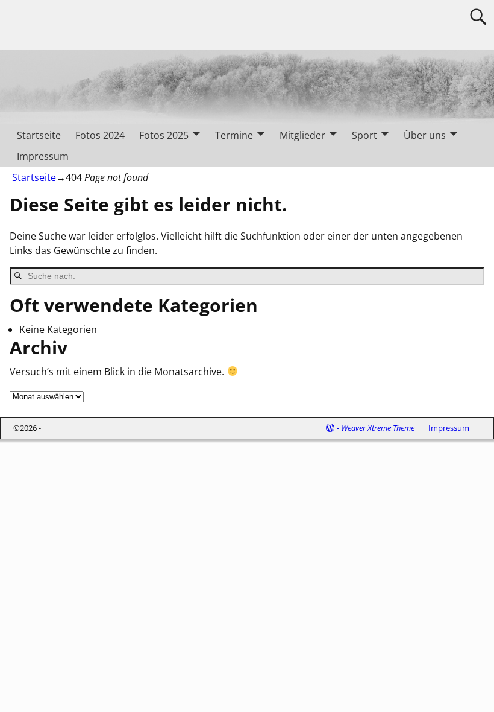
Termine (234, 135)
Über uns (425, 135)
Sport (364, 135)
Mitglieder (302, 135)
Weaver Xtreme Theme (377, 427)
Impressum (43, 156)
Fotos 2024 (100, 135)
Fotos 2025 (164, 135)
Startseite (39, 135)
